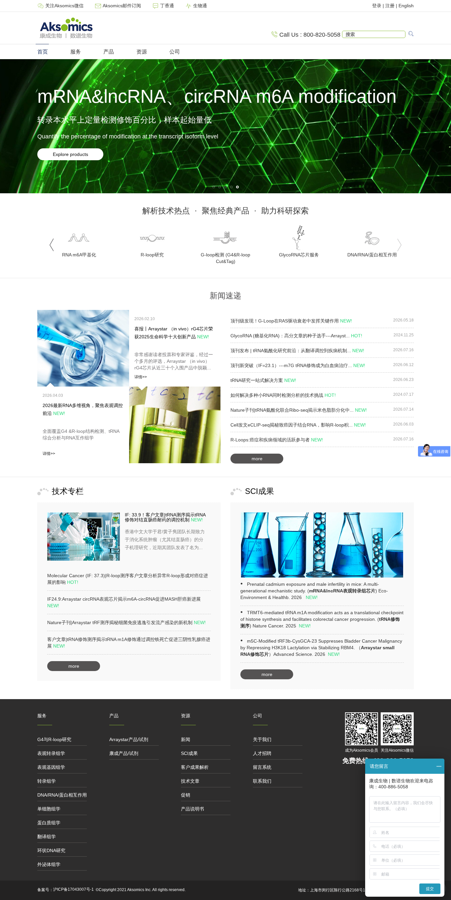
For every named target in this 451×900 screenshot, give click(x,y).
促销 (185, 795)
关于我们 (262, 739)
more (257, 458)
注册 (390, 5)
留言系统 (262, 767)
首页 (42, 52)
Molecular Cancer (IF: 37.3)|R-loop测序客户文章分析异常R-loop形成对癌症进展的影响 (127, 579)
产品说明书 (192, 808)
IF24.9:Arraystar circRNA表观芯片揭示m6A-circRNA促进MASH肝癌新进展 (124, 602)
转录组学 (46, 781)
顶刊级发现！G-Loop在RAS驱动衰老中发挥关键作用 (291, 320)
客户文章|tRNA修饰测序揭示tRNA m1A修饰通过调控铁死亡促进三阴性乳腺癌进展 (128, 643)
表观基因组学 (51, 767)
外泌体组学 (48, 864)
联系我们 (262, 781)
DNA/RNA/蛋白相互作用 (62, 795)
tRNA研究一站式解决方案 (263, 380)
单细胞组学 (48, 808)
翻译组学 (46, 836)
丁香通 (167, 5)
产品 (108, 52)
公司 (174, 52)
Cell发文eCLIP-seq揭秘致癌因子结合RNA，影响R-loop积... (298, 425)
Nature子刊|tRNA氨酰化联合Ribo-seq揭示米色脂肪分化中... (298, 410)
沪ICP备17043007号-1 (73, 889)
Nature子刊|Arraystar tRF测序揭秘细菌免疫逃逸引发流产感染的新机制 (126, 622)
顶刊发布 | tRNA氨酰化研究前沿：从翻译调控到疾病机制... (297, 350)
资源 (141, 52)
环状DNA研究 (51, 850)
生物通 (199, 5)
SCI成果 (189, 753)
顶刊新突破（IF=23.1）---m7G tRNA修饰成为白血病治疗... (297, 365)
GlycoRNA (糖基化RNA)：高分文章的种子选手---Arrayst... (296, 335)
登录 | (378, 5)
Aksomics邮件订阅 (121, 5)
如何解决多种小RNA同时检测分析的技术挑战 (283, 395)
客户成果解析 (195, 767)
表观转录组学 (51, 753)
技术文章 (190, 781)
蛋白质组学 (48, 822)
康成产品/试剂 (123, 753)
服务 (75, 52)
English (406, 5)
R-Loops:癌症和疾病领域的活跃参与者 (276, 439)
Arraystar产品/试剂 (128, 739)
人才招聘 (262, 753)
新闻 (185, 739)
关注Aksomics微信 (64, 5)
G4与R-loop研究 (54, 739)
